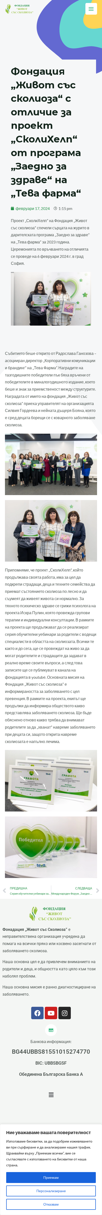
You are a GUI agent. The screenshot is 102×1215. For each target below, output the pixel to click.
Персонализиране (51, 1191)
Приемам (51, 1177)
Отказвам (51, 1204)
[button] (51, 1095)
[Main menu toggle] (91, 9)
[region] (51, 1169)
